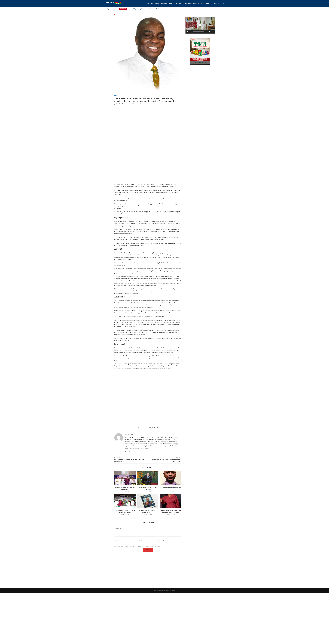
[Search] (223, 3)
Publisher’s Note (198, 3)
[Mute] (210, 32)
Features (164, 3)
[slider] (198, 31)
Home (115, 14)
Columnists (187, 3)
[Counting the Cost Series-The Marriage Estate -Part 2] (147, 501)
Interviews (150, 3)
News (157, 3)
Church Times (125, 104)
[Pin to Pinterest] (156, 428)
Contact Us (216, 3)
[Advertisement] (147, 132)
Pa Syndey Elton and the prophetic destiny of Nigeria (146, 9)
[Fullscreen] (212, 32)
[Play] (188, 32)
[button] (129, 9)
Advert (208, 3)
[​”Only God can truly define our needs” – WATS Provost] (170, 478)
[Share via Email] (157, 428)
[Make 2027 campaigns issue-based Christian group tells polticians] (170, 501)
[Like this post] (150, 428)
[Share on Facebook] (152, 428)
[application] (200, 25)
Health (171, 3)
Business (178, 3)
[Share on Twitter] (154, 428)
